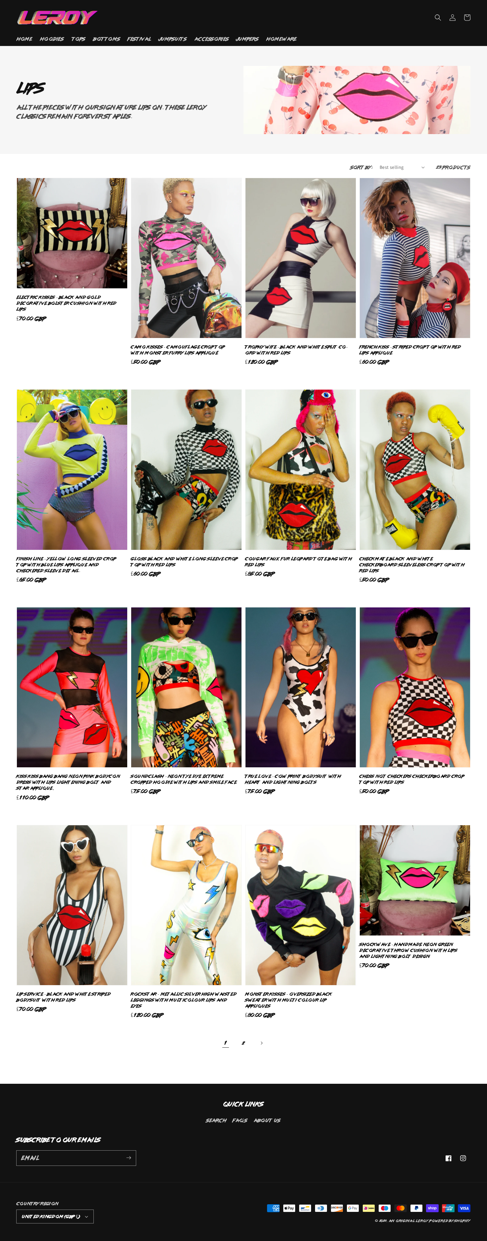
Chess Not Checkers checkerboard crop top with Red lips (411, 779)
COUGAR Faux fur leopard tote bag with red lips (298, 561)
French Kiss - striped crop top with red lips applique (410, 349)
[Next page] (261, 1043)
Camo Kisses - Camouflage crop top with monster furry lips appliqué (178, 349)
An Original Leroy (408, 1220)
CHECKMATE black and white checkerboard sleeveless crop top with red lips (411, 564)
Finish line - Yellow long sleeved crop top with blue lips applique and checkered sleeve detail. (66, 564)
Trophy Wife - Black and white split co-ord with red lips (296, 349)
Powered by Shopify (449, 1220)
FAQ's (240, 1120)
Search (216, 1120)
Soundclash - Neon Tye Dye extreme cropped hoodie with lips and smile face (184, 779)
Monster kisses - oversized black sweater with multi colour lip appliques (288, 999)
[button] (438, 17)
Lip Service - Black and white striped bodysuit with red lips (64, 996)
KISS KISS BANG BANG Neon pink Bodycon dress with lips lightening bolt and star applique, (68, 782)
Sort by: (362, 167)
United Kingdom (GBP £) (51, 1216)
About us (267, 1120)
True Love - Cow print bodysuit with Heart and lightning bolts (293, 779)
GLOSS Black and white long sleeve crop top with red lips (184, 561)
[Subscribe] (128, 1158)
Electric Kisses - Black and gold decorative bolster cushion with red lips (67, 303)
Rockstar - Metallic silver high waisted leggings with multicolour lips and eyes (184, 999)
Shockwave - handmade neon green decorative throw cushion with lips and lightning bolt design (408, 950)
